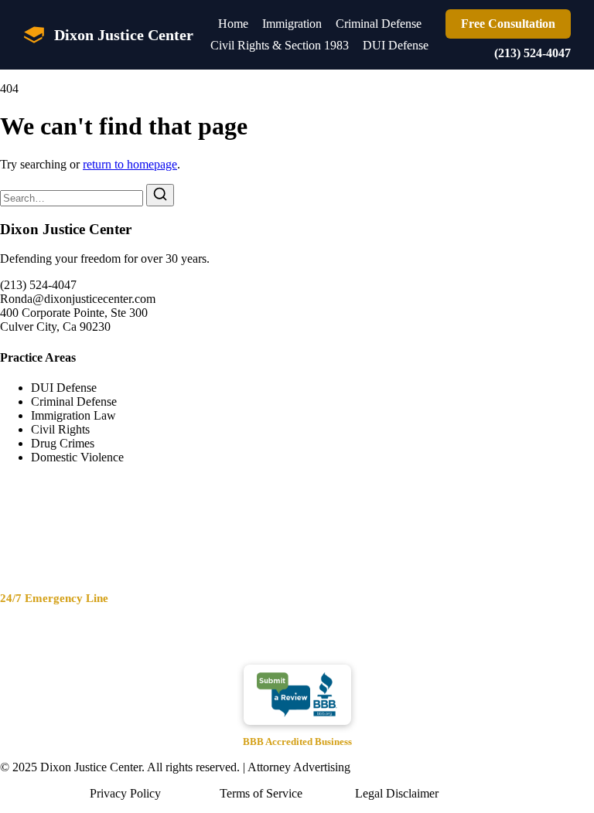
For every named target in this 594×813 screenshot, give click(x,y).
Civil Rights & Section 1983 (279, 45)
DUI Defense (395, 45)
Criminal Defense (379, 23)
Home (233, 23)
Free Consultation (508, 23)
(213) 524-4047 (532, 53)
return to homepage (130, 164)
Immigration (292, 23)
